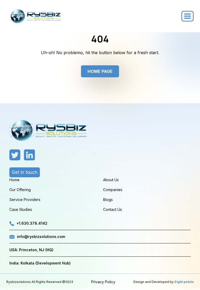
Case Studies (20, 209)
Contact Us (112, 209)
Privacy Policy (103, 282)
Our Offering (20, 189)
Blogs (108, 199)
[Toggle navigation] (187, 16)
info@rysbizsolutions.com (41, 236)
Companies (112, 189)
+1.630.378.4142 (31, 223)
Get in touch (25, 172)
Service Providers (24, 199)
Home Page (100, 71)
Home (14, 180)
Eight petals (184, 282)
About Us (111, 180)
